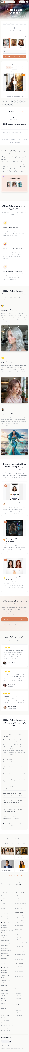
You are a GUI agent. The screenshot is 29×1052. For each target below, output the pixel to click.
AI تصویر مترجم (19, 973)
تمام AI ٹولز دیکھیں (13, 875)
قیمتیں (22, 2)
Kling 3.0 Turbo (4, 990)
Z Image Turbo (4, 958)
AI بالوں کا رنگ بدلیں (20, 903)
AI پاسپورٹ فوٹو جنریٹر (21, 895)
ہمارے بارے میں (19, 1007)
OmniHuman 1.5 (5, 1011)
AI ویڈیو (3, 900)
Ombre (14, 71)
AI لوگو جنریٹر (19, 966)
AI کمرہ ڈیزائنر (19, 976)
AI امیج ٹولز (9, 883)
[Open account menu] (27, 1)
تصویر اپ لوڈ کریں (8, 23)
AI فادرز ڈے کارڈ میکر (20, 949)
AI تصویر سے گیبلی (19, 917)
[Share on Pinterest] (2, 104)
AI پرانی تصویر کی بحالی (7, 1025)
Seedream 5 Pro (5, 940)
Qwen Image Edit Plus (6, 950)
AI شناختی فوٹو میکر (20, 956)
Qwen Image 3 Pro (5, 955)
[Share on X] (9, 101)
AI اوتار (3, 903)
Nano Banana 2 (4, 927)
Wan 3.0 (3, 995)
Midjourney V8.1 (5, 961)
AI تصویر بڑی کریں (5, 1023)
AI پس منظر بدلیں (5, 1020)
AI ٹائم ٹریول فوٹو (19, 925)
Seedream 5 (4, 938)
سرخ (15, 67)
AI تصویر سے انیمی (19, 915)
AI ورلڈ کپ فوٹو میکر (20, 954)
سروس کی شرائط (18, 1015)
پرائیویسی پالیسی (19, 1012)
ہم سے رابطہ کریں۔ (19, 1010)
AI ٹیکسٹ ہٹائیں (19, 971)
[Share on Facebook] (12, 101)
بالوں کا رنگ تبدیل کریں (16, 619)
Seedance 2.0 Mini (5, 980)
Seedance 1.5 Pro (5, 983)
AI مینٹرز (17, 990)
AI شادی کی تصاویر (19, 937)
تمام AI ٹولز (18, 993)
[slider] (14, 82)
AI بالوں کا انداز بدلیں (21, 905)
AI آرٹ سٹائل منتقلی (20, 922)
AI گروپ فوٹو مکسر (19, 951)
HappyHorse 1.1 (5, 993)
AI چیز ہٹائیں (4, 1028)
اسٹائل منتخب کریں (8, 37)
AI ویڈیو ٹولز (18, 995)
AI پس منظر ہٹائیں (5, 1017)
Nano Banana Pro (5, 932)
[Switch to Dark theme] (6, 1041)
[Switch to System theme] (10, 1041)
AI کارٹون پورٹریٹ (19, 900)
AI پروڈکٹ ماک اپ (19, 978)
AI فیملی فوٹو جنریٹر (20, 934)
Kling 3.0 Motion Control (6, 1000)
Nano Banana (4, 935)
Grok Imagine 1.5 (5, 988)
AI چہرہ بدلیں (18, 908)
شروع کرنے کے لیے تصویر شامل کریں (14, 56)
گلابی (20, 67)
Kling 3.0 (3, 1003)
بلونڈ (8, 67)
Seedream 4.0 (4, 948)
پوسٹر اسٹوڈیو (4, 916)
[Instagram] (6, 1045)
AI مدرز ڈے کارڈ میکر (20, 946)
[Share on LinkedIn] (15, 101)
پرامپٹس (17, 985)
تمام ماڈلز (4, 963)
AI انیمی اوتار (19, 898)
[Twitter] (2, 1045)
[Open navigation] (2, 1)
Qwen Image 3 (4, 953)
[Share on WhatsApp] (18, 101)
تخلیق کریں (4, 905)
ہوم (4, 884)
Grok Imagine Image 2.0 (6, 943)
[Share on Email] (8, 104)
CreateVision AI (6, 1037)
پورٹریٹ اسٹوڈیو (5, 910)
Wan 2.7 (3, 998)
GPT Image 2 (4, 925)
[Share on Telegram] (21, 101)
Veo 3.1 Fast (4, 985)
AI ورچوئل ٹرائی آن (19, 959)
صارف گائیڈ (18, 998)
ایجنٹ (2, 895)
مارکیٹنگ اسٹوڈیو (5, 913)
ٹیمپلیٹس (17, 988)
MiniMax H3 (4, 972)
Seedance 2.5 (4, 970)
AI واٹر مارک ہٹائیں (6, 1030)
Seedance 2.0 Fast (5, 975)
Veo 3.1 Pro (3, 1008)
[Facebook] (9, 1045)
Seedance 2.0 (4, 978)
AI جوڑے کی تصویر (19, 932)
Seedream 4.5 (4, 945)
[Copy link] (11, 104)
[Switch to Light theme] (3, 1041)
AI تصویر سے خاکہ (19, 920)
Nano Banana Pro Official (7, 930)
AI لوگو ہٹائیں (19, 968)
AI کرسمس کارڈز (19, 939)
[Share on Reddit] (24, 101)
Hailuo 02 (3, 1006)
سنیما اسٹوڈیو (4, 918)
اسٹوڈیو (3, 908)
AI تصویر (3, 898)
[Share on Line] (5, 104)
